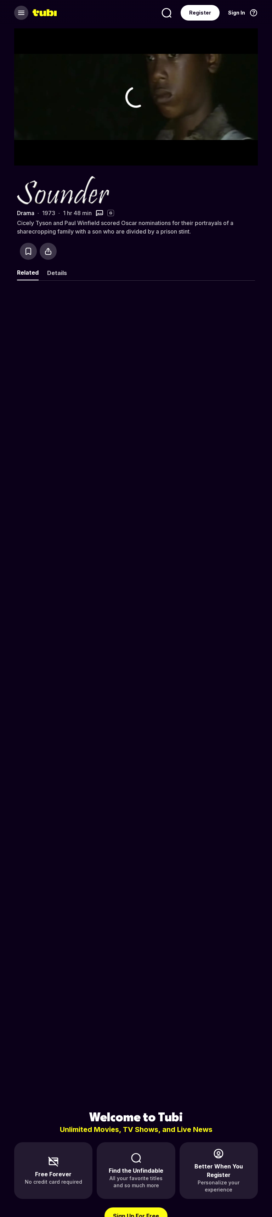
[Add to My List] (28, 251)
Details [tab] (57, 272)
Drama (25, 213)
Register (200, 13)
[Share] (48, 251)
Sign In (236, 13)
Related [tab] (28, 272)
